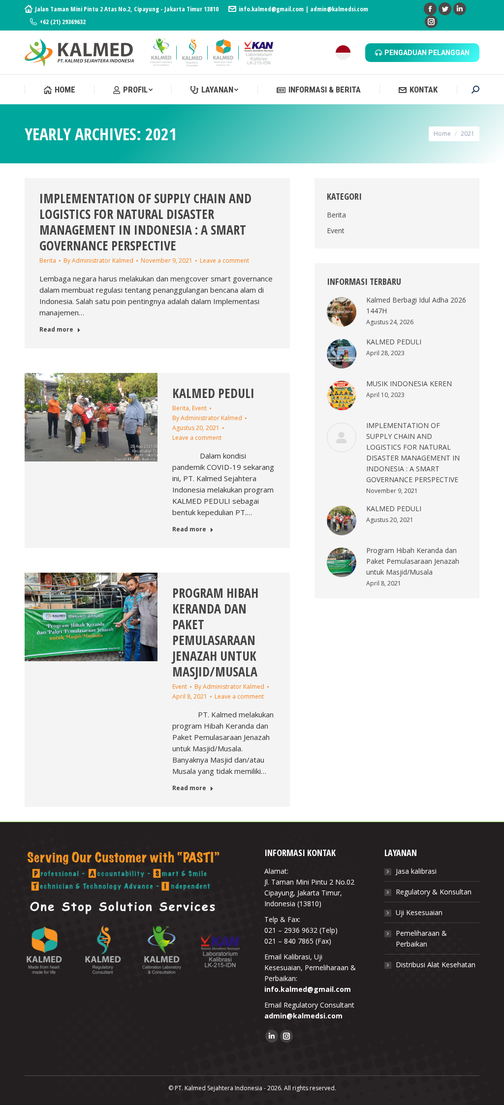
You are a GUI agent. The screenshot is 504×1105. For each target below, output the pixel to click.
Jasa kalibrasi (416, 871)
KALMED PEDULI (213, 393)
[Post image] (341, 312)
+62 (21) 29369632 (63, 21)
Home (442, 133)
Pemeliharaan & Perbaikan (421, 938)
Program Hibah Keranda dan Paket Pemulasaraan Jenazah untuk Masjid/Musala (215, 632)
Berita (47, 260)
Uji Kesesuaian (419, 912)
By (98, 260)
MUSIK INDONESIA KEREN (409, 383)
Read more (56, 330)
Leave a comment (224, 260)
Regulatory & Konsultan (434, 891)
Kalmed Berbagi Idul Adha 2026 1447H (416, 305)
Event (199, 408)
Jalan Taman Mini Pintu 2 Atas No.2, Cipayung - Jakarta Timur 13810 (127, 8)
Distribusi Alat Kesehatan (435, 964)
